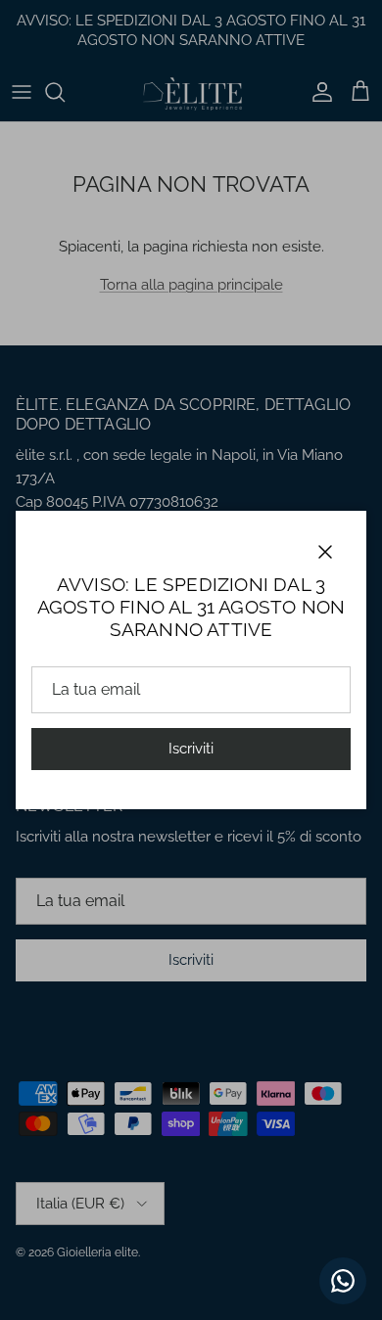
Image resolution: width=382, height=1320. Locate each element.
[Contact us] (342, 1280)
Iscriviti (191, 748)
